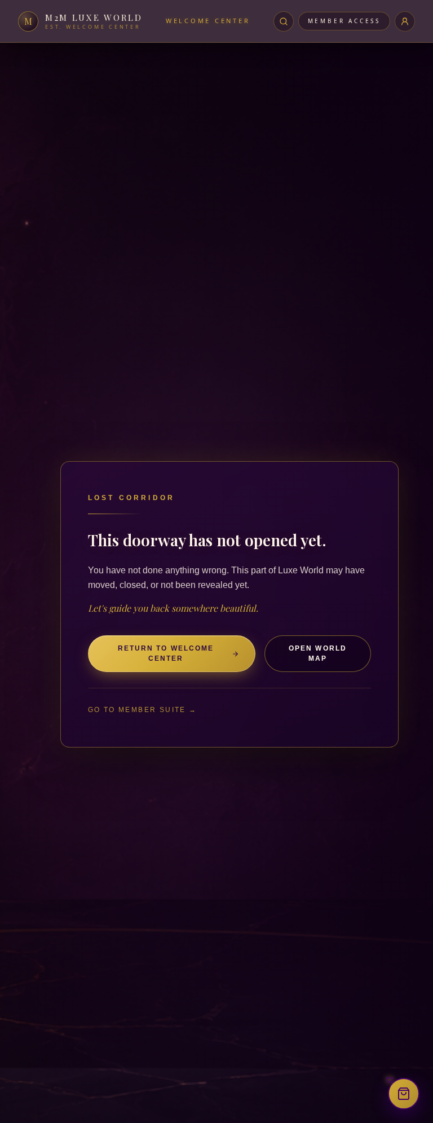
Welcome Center (208, 20)
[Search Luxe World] (283, 21)
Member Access (344, 21)
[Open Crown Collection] (403, 1093)
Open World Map (318, 653)
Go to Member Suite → (142, 710)
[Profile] (405, 21)
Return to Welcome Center (166, 653)
